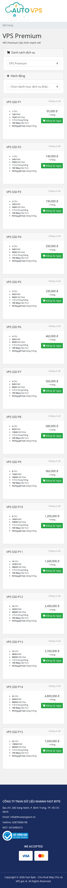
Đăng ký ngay (53, 120)
